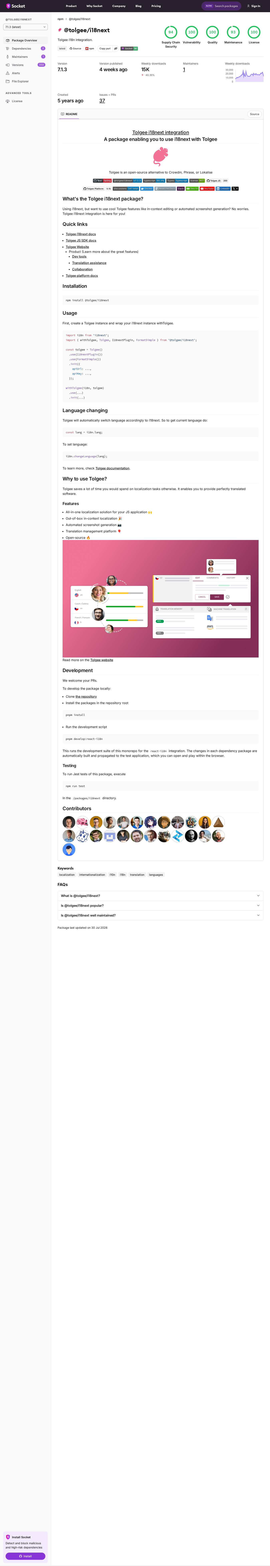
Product (71, 6)
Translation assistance (89, 263)
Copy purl (105, 48)
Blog (138, 6)
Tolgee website (101, 660)
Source (254, 114)
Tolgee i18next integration (160, 132)
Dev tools (79, 256)
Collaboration (82, 269)
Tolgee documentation (113, 468)
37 (102, 101)
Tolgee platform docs (82, 276)
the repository (86, 696)
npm (60, 19)
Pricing (156, 6)
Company (119, 6)
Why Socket (94, 6)
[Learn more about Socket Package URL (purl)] (116, 48)
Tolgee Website (77, 247)
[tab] (69, 114)
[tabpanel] (161, 492)
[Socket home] (15, 6)
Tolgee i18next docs (81, 234)
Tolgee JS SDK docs (81, 240)
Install (28, 1556)
